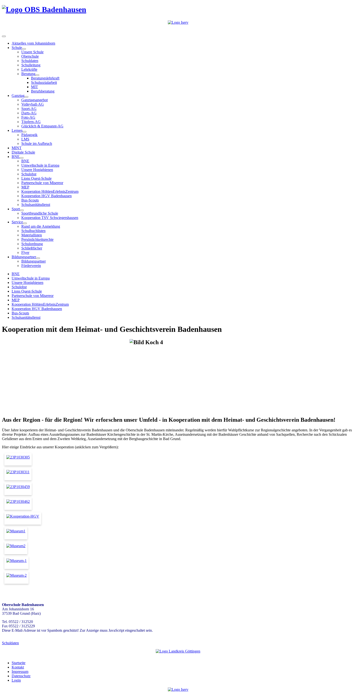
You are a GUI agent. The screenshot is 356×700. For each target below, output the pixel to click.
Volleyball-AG (32, 104)
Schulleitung (30, 65)
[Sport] (22, 210)
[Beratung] (37, 75)
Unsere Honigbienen (37, 170)
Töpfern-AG (31, 122)
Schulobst (28, 174)
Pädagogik (29, 135)
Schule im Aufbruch (36, 143)
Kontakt (18, 667)
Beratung (28, 74)
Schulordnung (32, 244)
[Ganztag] (26, 97)
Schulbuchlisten (33, 231)
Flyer (25, 252)
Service (17, 222)
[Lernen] (24, 131)
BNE (16, 157)
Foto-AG (28, 117)
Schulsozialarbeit (44, 82)
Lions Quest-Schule (36, 178)
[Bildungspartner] (38, 258)
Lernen (17, 130)
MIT (34, 87)
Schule (17, 48)
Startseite (18, 663)
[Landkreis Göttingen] (178, 651)
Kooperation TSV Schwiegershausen (49, 218)
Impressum (20, 671)
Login (16, 680)
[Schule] (24, 49)
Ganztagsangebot (34, 100)
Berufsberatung (42, 91)
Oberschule (30, 56)
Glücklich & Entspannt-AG (42, 126)
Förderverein (31, 266)
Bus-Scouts (30, 200)
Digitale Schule (23, 152)
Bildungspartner (24, 257)
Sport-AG (29, 109)
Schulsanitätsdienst (35, 204)
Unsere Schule (32, 52)
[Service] (25, 223)
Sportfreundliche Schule (39, 213)
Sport (16, 209)
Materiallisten (31, 235)
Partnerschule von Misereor (42, 183)
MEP (25, 187)
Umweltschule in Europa (40, 165)
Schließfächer (31, 248)
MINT (17, 148)
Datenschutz (21, 676)
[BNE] (21, 158)
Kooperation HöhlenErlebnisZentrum (49, 191)
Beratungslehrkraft (45, 78)
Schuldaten (29, 61)
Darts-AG (29, 113)
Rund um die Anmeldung (40, 226)
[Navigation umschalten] (4, 36)
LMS (25, 139)
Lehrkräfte (29, 69)
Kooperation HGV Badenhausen (46, 196)
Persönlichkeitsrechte (37, 239)
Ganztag (18, 95)
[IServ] (178, 22)
